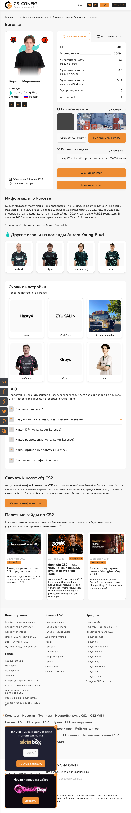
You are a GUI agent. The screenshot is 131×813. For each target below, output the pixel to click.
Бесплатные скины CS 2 (101, 735)
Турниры (45, 716)
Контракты (51, 646)
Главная (9, 17)
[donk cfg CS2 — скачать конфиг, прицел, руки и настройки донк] (65, 544)
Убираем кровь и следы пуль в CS (22, 704)
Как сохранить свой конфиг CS (22, 685)
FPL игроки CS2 (37, 722)
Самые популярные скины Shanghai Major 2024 (106, 571)
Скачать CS (13, 722)
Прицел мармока (95, 666)
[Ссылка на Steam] (11, 104)
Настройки (14, 562)
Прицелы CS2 (93, 622)
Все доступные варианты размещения (68, 772)
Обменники (51, 666)
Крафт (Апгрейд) (54, 656)
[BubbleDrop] (31, 789)
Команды (57, 17)
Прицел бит (92, 671)
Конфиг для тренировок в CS (21, 680)
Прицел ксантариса (97, 646)
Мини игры (51, 651)
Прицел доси (93, 661)
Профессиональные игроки (33, 17)
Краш (48, 641)
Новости (28, 716)
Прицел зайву (93, 676)
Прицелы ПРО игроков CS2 (101, 627)
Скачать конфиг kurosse (26, 503)
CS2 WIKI (97, 716)
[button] (87, 128)
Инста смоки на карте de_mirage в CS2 (17, 691)
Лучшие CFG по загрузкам (72, 722)
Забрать (30, 801)
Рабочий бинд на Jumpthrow (21, 697)
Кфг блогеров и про (57, 729)
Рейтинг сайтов (87, 729)
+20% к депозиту (30, 764)
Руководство (98, 562)
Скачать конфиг (91, 173)
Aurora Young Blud (76, 17)
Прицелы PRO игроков (98, 681)
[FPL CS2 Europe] (44, 40)
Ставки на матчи (54, 671)
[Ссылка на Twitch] (24, 104)
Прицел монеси (94, 651)
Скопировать (118, 109)
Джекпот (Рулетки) (56, 636)
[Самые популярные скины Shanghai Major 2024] (107, 544)
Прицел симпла (94, 636)
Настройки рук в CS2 (71, 716)
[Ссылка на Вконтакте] (18, 104)
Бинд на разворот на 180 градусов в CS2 (22, 570)
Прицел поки (93, 641)
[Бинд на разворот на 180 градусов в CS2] (24, 544)
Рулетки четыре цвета (57, 631)
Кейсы (49, 661)
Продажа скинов (54, 622)
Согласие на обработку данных (64, 778)
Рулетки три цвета (55, 627)
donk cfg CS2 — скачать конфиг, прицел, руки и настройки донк (64, 569)
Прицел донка (94, 656)
